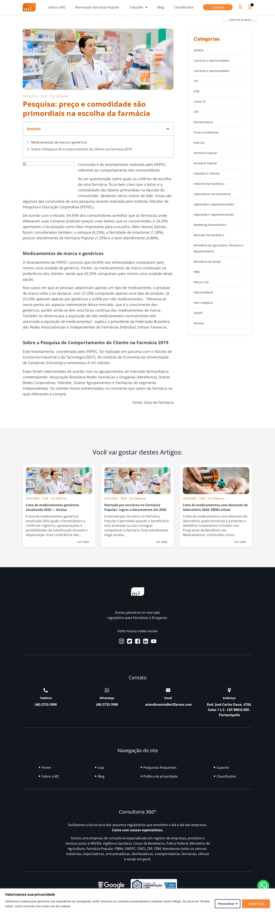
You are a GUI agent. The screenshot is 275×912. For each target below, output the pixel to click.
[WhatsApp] (107, 690)
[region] (137, 900)
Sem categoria (203, 303)
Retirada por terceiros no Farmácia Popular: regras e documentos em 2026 (135, 507)
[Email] (168, 690)
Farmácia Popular (205, 153)
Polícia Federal (203, 292)
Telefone (46, 698)
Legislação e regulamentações (214, 204)
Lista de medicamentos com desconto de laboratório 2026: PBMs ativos (215, 507)
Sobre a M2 (56, 7)
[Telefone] (45, 690)
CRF (196, 112)
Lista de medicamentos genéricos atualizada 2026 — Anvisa (52, 507)
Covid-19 (199, 101)
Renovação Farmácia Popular (97, 7)
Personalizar (226, 903)
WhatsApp (107, 698)
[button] (240, 6)
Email (168, 698)
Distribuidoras (203, 122)
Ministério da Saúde (207, 261)
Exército (199, 143)
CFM (197, 91)
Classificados (184, 7)
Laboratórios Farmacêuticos (212, 194)
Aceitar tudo (256, 903)
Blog (160, 7)
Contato (218, 7)
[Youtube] (153, 641)
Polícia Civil (201, 282)
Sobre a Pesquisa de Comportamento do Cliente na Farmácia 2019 (81, 149)
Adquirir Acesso (240, 20)
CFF (196, 81)
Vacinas (199, 323)
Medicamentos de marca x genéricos (59, 142)
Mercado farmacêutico (209, 235)
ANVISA (199, 50)
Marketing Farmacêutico (210, 225)
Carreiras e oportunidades (211, 60)
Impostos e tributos (207, 173)
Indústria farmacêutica (209, 184)
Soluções (136, 7)
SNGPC (198, 313)
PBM (197, 272)
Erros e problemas (206, 132)
